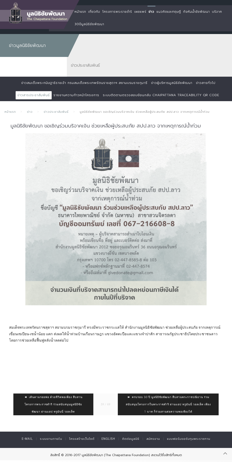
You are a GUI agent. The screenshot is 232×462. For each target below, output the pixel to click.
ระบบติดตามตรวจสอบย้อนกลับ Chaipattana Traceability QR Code (161, 95)
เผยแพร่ (140, 11)
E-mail (27, 439)
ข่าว (151, 11)
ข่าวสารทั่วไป (205, 83)
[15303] (116, 219)
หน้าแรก (80, 11)
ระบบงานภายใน (51, 439)
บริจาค (217, 11)
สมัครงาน (153, 439)
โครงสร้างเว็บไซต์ (81, 439)
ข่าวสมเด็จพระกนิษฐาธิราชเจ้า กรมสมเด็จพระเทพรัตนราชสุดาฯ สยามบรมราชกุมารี (84, 83)
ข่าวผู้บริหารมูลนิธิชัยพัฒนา (171, 83)
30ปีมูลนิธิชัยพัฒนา (89, 24)
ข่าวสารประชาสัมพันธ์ (33, 95)
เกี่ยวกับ (94, 11)
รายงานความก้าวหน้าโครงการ (76, 95)
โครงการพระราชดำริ (117, 11)
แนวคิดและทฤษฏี (169, 11)
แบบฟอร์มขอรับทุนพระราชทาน (188, 439)
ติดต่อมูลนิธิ (130, 439)
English (108, 439)
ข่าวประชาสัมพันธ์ (56, 112)
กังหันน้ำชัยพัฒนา (196, 11)
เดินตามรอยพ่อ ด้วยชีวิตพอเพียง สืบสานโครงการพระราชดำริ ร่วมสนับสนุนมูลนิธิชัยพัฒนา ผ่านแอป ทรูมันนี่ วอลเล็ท (53, 404)
